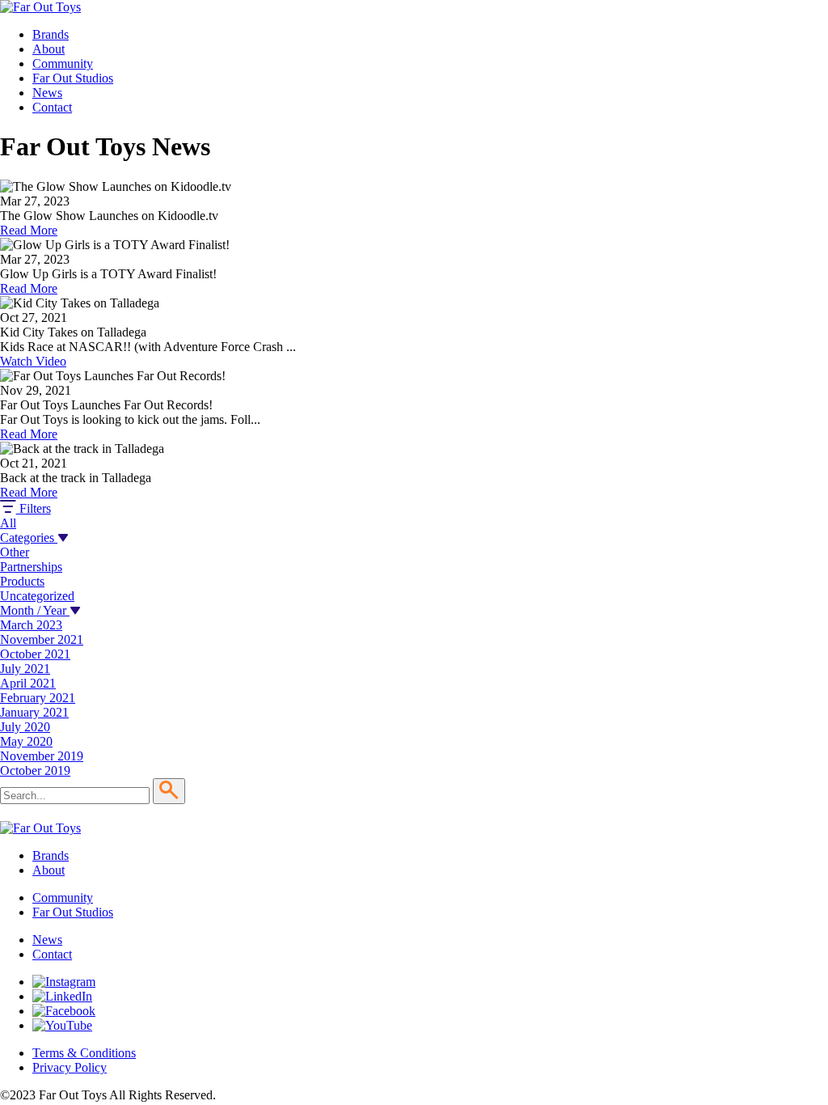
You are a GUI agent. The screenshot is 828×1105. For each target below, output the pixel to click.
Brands (50, 34)
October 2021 (35, 654)
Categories (28, 537)
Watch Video (33, 361)
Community (62, 63)
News (47, 92)
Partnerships (31, 567)
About (48, 49)
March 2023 (31, 625)
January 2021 (34, 712)
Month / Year (35, 610)
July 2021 (25, 668)
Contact (52, 107)
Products (22, 581)
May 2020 (26, 741)
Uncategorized (37, 596)
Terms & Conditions (84, 1053)
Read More (28, 230)
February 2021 (37, 698)
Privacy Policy (69, 1067)
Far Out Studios (72, 78)
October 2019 (35, 770)
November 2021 (41, 639)
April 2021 (28, 683)
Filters (33, 508)
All (8, 523)
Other (14, 552)
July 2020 (25, 727)
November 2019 (41, 756)
